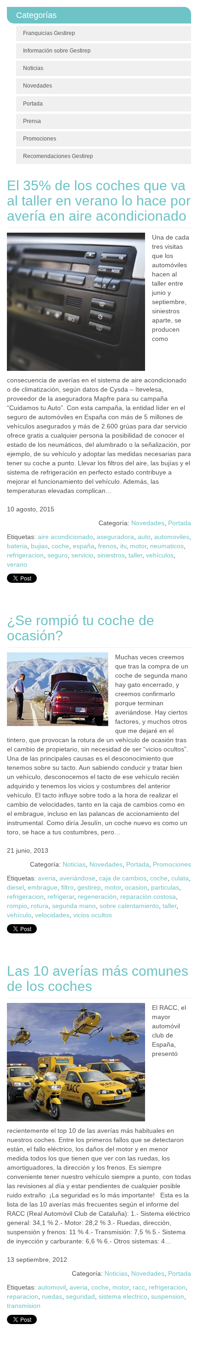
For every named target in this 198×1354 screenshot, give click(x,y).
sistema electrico (123, 1296)
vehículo (19, 915)
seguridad (80, 1296)
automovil (52, 1287)
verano (17, 564)
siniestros (111, 555)
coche (60, 546)
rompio (17, 905)
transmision (24, 1305)
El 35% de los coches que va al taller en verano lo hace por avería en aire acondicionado (99, 200)
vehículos (160, 555)
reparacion (22, 1296)
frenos (107, 546)
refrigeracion (25, 555)
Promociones (39, 138)
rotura (39, 905)
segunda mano (74, 905)
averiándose (77, 878)
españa (83, 546)
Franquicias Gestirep (49, 33)
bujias (39, 546)
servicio (82, 555)
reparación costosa (148, 896)
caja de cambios (122, 878)
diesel (15, 887)
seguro (57, 555)
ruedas (52, 1296)
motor (138, 546)
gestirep (89, 887)
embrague (43, 887)
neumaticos (167, 546)
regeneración (97, 896)
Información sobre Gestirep (57, 50)
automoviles (171, 536)
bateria (17, 546)
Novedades (37, 85)
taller (135, 555)
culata (180, 878)
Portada (33, 103)
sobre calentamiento (129, 905)
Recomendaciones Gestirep (58, 156)
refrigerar (60, 896)
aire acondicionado (65, 536)
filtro (67, 887)
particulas (165, 887)
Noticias (33, 68)
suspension (167, 1296)
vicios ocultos (92, 915)
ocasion (136, 887)
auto (144, 536)
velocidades (52, 915)
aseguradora (115, 536)
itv (123, 546)
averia (47, 878)
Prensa (32, 121)
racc (139, 1287)
